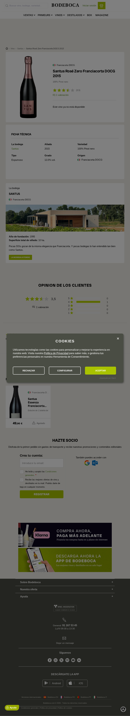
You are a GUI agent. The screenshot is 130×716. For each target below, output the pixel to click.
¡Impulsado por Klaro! (107, 378)
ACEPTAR (100, 370)
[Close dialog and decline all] (118, 339)
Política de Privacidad (56, 353)
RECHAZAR (29, 370)
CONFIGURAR (64, 370)
